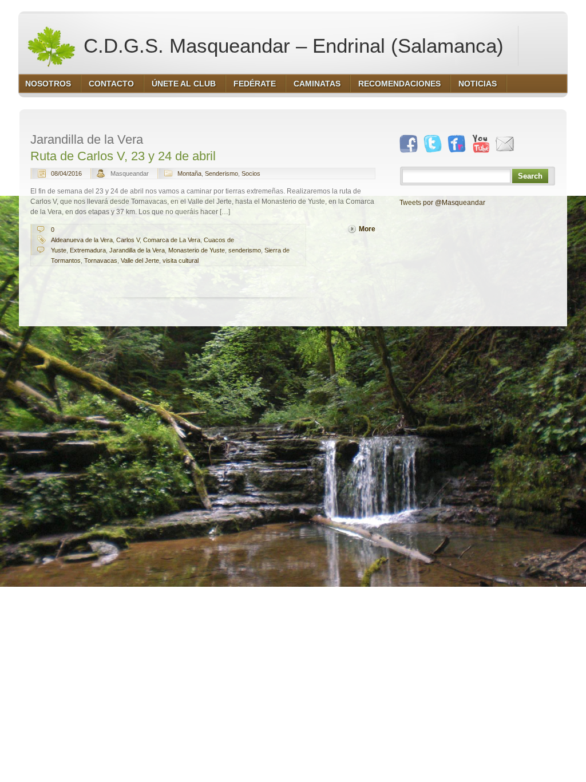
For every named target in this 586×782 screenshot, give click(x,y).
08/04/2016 (66, 173)
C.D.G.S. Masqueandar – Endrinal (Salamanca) (291, 45)
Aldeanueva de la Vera (82, 239)
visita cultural (181, 260)
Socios (250, 173)
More (367, 229)
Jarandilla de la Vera (137, 250)
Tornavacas (100, 260)
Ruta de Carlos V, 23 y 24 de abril (123, 156)
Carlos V (128, 239)
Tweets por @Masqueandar (442, 203)
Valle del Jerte (140, 260)
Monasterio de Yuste (196, 250)
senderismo (244, 250)
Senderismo (221, 173)
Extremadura (88, 250)
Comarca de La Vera (171, 239)
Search (530, 176)
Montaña (189, 173)
